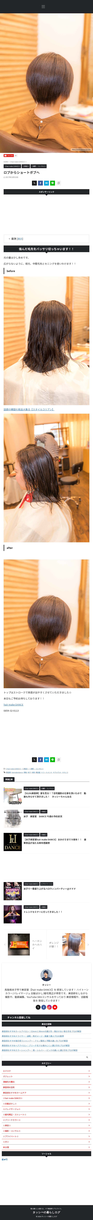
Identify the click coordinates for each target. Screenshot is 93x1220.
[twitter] (34, 183)
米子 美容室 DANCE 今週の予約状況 (43, 816)
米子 (29, 772)
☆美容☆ (25, 769)
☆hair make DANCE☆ (13, 769)
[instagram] (49, 1007)
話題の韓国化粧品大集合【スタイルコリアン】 (29, 409)
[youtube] (54, 1007)
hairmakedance (17, 772)
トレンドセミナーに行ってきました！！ (43, 911)
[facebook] (40, 183)
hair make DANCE (13, 704)
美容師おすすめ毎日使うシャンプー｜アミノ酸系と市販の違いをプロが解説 (35, 1040)
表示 (20, 238)
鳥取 (25, 772)
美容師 (8, 772)
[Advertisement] (46, 214)
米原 (33, 772)
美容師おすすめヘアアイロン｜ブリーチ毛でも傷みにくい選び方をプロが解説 (36, 1045)
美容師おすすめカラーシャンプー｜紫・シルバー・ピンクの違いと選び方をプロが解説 (39, 1050)
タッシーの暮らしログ (46, 1212)
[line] (52, 183)
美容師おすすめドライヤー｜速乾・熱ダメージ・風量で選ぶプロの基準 (33, 1035)
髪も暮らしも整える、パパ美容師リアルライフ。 (46, 1209)
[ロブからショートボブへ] (46, 183)
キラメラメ (57, 772)
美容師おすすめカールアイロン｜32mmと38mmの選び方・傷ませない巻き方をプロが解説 (41, 1031)
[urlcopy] (58, 183)
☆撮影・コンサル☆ (36, 769)
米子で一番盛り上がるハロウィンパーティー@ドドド (50, 888)
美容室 (38, 772)
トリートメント (46, 772)
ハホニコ (65, 772)
